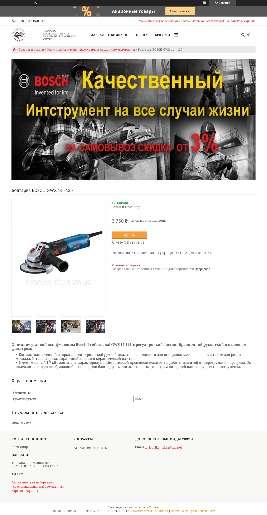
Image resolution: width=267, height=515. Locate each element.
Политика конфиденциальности (193, 511)
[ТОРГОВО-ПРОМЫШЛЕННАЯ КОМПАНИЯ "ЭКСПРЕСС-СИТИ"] (26, 35)
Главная (96, 35)
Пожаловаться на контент (150, 511)
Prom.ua (154, 507)
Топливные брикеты (152, 35)
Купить (129, 235)
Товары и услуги (31, 49)
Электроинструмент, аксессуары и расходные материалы (91, 49)
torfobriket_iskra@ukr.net (163, 447)
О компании (119, 35)
